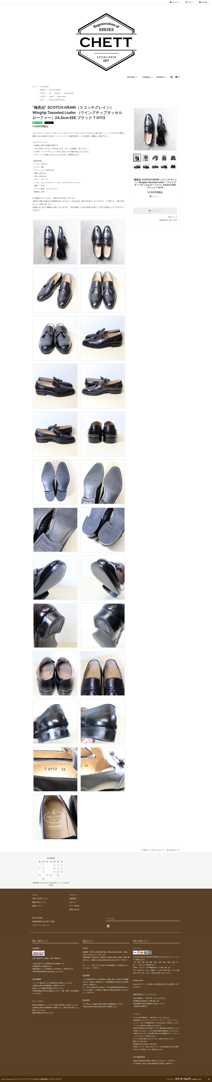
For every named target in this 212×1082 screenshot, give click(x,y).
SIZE (42, 100)
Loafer (51, 96)
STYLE (42, 93)
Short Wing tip (68, 93)
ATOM (39, 918)
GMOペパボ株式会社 (40, 1079)
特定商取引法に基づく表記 (168, 220)
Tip (50, 93)
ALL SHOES (44, 86)
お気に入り (156, 196)
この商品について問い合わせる (151, 850)
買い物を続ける (171, 850)
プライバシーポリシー (41, 925)
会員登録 (204, 2)
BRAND (43, 90)
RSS (34, 918)
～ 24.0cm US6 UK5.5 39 (56, 100)
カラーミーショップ (7, 1079)
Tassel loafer (61, 96)
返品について (172, 217)
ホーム (34, 86)
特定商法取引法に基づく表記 (43, 921)
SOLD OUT (156, 211)
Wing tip (57, 93)
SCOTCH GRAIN (55, 90)
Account (175, 2)
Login (189, 2)
